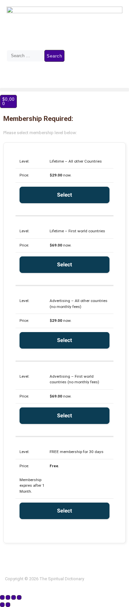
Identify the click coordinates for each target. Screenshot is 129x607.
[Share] (13, 597)
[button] (64, 90)
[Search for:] (25, 56)
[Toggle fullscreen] (8, 597)
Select (64, 195)
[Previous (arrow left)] (2, 604)
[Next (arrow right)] (8, 604)
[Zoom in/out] (2, 597)
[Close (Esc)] (19, 597)
